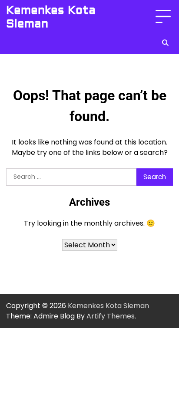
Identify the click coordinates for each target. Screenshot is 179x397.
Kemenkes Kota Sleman (51, 17)
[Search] (165, 42)
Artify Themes (110, 316)
